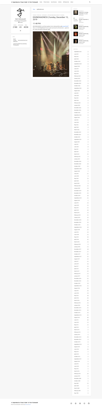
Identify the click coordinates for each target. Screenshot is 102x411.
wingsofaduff (65, 26)
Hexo (26, 404)
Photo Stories (46, 2)
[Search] (90, 2)
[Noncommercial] (80, 403)
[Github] (20, 31)
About (71, 2)
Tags (34, 9)
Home (41, 2)
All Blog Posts (66, 2)
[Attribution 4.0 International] (75, 403)
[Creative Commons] (71, 403)
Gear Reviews (54, 2)
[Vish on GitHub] (89, 403)
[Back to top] (74, 408)
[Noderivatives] (84, 403)
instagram (81, 15)
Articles (60, 2)
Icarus (29, 404)
